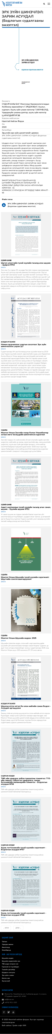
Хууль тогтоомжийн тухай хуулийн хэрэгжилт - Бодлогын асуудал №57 (23, 849)
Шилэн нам (6, 978)
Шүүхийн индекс (8, 958)
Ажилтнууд (6, 947)
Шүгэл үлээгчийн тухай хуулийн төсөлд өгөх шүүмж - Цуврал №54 (26, 264)
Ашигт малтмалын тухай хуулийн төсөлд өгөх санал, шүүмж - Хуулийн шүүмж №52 (26, 508)
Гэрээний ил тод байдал (10, 967)
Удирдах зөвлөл (7, 945)
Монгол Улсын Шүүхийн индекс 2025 (18, 638)
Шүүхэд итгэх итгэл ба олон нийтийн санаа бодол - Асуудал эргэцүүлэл (26, 707)
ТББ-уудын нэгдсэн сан (10, 964)
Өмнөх (6, 928)
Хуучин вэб (6, 981)
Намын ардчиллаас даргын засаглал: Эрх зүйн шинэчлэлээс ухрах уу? (23, 346)
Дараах (18, 928)
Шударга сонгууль (8, 973)
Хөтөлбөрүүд (6, 950)
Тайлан (4, 942)
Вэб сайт (5, 1026)
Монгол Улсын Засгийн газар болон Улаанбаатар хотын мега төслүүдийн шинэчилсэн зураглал (24, 434)
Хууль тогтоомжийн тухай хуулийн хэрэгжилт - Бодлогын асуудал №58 (23, 914)
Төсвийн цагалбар (8, 970)
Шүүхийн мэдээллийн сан (11, 961)
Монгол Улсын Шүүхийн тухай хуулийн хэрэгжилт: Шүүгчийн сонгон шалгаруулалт (25, 578)
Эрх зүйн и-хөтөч (8, 975)
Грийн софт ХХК (19, 1026)
